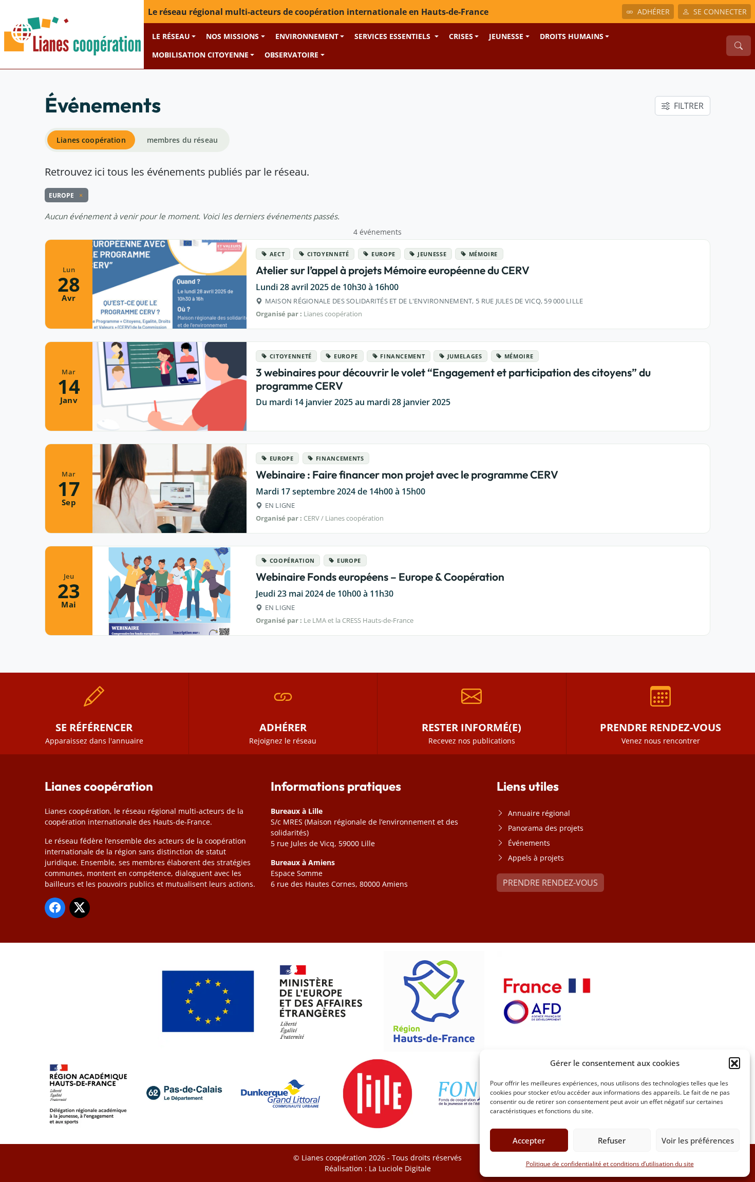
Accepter (529, 1140)
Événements (529, 843)
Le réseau (171, 36)
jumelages (464, 356)
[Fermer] (79, 194)
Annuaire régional (539, 813)
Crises (461, 36)
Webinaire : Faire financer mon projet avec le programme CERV (407, 474)
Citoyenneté (328, 254)
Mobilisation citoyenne (200, 55)
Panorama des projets (545, 828)
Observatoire (291, 55)
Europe (383, 254)
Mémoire (483, 254)
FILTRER (689, 105)
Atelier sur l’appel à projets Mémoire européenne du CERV (393, 270)
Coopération (292, 560)
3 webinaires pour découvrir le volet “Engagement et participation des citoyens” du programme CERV (453, 379)
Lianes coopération (91, 140)
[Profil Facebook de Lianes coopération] (55, 908)
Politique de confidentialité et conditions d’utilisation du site (610, 1163)
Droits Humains (571, 36)
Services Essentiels (393, 36)
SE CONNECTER (720, 11)
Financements (340, 458)
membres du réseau (182, 140)
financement (402, 356)
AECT (277, 254)
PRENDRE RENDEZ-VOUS (550, 882)
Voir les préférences (698, 1140)
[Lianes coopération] (72, 33)
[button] (734, 1063)
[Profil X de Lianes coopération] (79, 908)
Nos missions (232, 36)
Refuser (612, 1140)
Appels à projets (536, 858)
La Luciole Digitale (400, 1168)
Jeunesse (506, 36)
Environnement (306, 36)
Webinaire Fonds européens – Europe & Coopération (380, 576)
